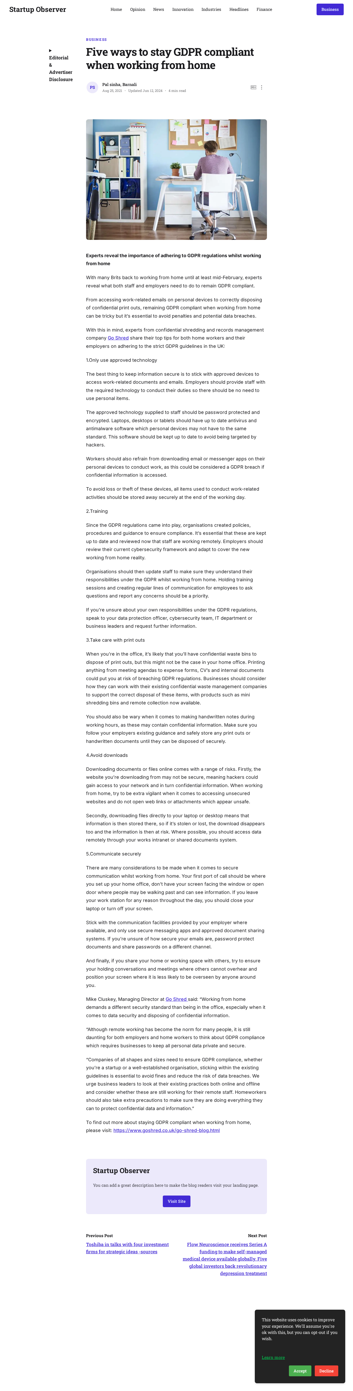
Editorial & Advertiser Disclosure (60, 68)
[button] (261, 87)
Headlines (239, 9)
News (158, 9)
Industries (211, 9)
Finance (264, 9)
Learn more (273, 1357)
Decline (326, 1370)
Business (330, 9)
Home (116, 9)
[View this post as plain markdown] (253, 87)
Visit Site (177, 1201)
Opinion (137, 9)
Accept (300, 1370)
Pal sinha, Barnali (119, 84)
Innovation (183, 9)
